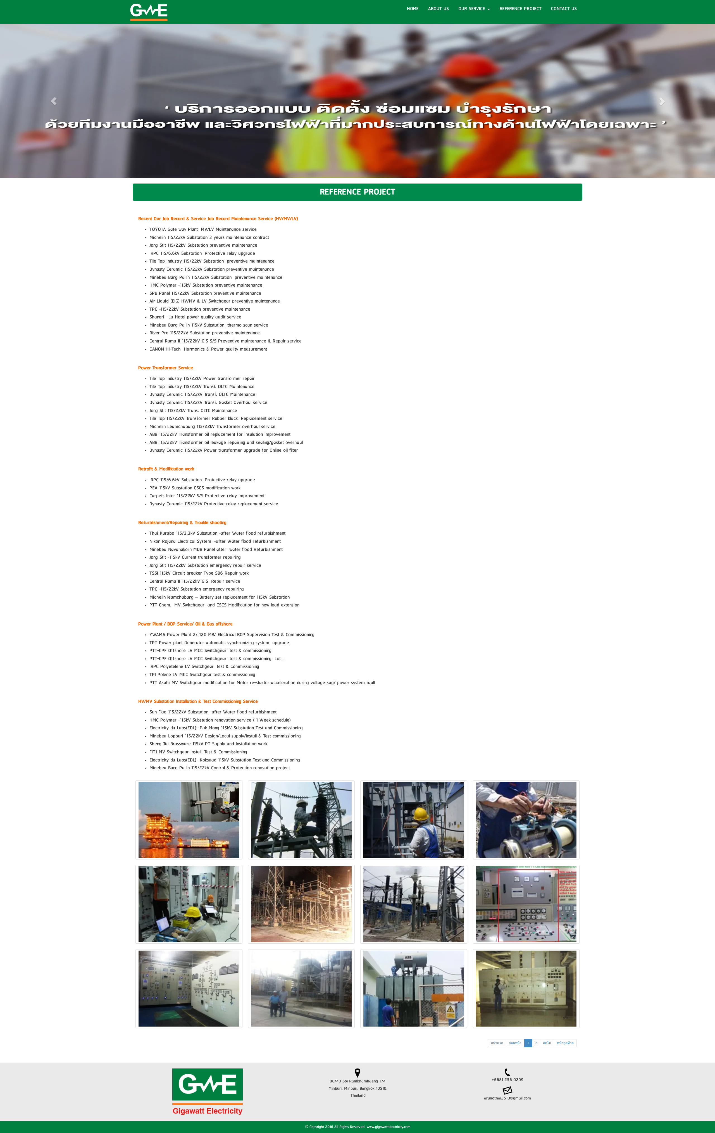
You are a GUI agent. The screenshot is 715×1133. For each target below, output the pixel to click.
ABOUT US (438, 8)
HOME (413, 8)
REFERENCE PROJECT (521, 8)
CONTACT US (564, 8)
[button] (53, 101)
